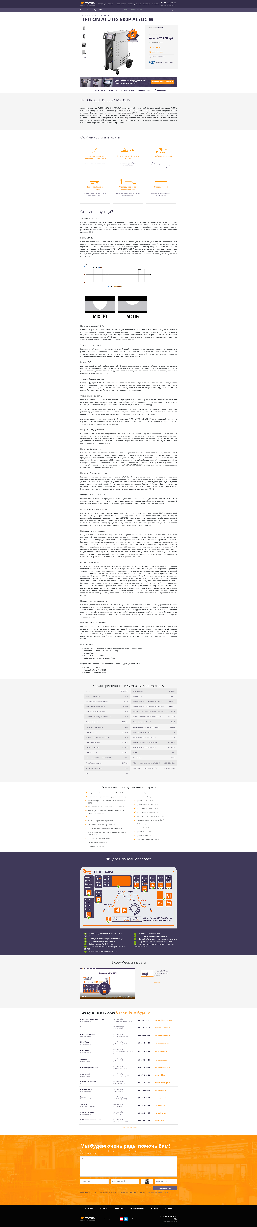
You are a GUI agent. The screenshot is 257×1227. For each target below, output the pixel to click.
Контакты (155, 4)
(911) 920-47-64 (144, 1105)
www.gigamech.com (162, 1098)
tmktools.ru (159, 1121)
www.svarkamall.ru (162, 1035)
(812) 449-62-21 (144, 1083)
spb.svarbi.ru (160, 1075)
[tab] (157, 973)
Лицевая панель (144, 90)
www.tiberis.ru (160, 1113)
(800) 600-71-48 (144, 1035)
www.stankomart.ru (162, 1028)
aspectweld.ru (160, 1090)
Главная (82, 10)
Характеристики (127, 90)
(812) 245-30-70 (144, 1098)
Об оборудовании (134, 4)
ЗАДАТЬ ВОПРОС (165, 1188)
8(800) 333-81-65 (168, 2)
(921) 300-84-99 (144, 1090)
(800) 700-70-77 (144, 1121)
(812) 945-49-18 (144, 1043)
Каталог (89, 10)
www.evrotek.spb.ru (162, 1083)
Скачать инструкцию (158, 57)
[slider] (101, 996)
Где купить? (121, 4)
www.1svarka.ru (161, 1051)
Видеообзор (161, 90)
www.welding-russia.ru (163, 1020)
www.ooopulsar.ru (162, 1043)
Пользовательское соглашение (141, 1219)
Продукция (102, 4)
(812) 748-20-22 (144, 1075)
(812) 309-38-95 (144, 1113)
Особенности (100, 90)
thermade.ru (160, 1105)
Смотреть (157, 982)
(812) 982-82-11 (144, 1060)
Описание (113, 90)
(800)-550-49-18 (144, 1067)
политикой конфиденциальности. (158, 1192)
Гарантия (111, 4)
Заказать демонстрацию (162, 82)
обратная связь (157, 52)
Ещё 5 (84, 58)
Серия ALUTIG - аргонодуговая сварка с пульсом (108, 10)
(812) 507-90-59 (144, 1028)
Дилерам (146, 4)
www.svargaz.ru (161, 1060)
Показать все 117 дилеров (128, 1127)
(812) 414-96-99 (144, 1051)
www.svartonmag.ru (162, 1067)
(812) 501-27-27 (144, 1020)
